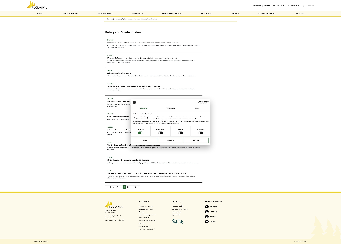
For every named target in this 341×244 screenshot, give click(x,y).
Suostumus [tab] (144, 108)
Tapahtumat (267, 5)
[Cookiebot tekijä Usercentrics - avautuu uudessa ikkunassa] (201, 102)
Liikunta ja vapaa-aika (104, 13)
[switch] (160, 133)
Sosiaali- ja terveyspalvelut (267, 13)
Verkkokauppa (277, 5)
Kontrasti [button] (294, 5)
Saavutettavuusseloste (146, 229)
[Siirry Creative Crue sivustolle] (300, 241)
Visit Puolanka (136, 13)
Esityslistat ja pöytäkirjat (180, 209)
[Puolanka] (37, 5)
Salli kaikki (196, 140)
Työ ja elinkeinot (205, 13)
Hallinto (234, 13)
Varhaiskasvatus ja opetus (170, 13)
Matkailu (141, 212)
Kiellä (145, 140)
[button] (287, 5)
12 (135, 187)
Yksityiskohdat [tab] (170, 108)
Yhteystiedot (300, 13)
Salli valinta (170, 140)
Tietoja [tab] (197, 108)
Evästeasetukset (144, 226)
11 (131, 187)
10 (128, 187)
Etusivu (41, 13)
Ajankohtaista (257, 5)
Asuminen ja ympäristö (70, 13)
